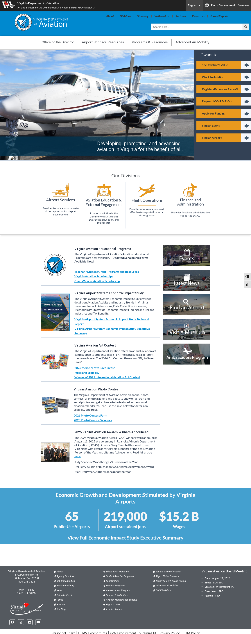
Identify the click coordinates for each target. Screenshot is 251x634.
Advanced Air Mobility (192, 42)
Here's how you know (81, 7)
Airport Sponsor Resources (103, 42)
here (77, 456)
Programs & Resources (150, 42)
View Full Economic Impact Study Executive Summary (125, 538)
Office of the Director (58, 42)
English (194, 5)
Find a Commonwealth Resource (230, 4)
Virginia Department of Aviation (38, 3)
